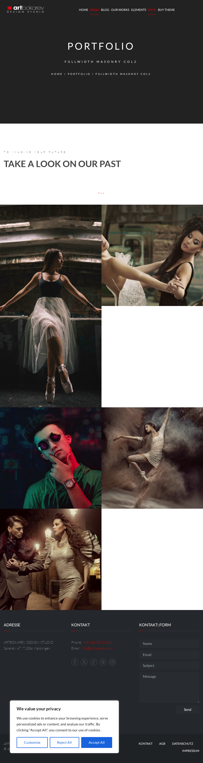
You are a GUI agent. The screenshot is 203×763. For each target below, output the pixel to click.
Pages (94, 10)
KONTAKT (145, 743)
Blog (105, 10)
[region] (64, 726)
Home (83, 10)
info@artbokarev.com (97, 648)
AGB (162, 743)
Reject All (64, 742)
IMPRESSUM (190, 751)
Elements (138, 10)
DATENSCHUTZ (182, 743)
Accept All (97, 742)
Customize (32, 742)
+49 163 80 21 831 (97, 642)
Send (187, 709)
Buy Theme (166, 10)
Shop (152, 10)
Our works (120, 10)
